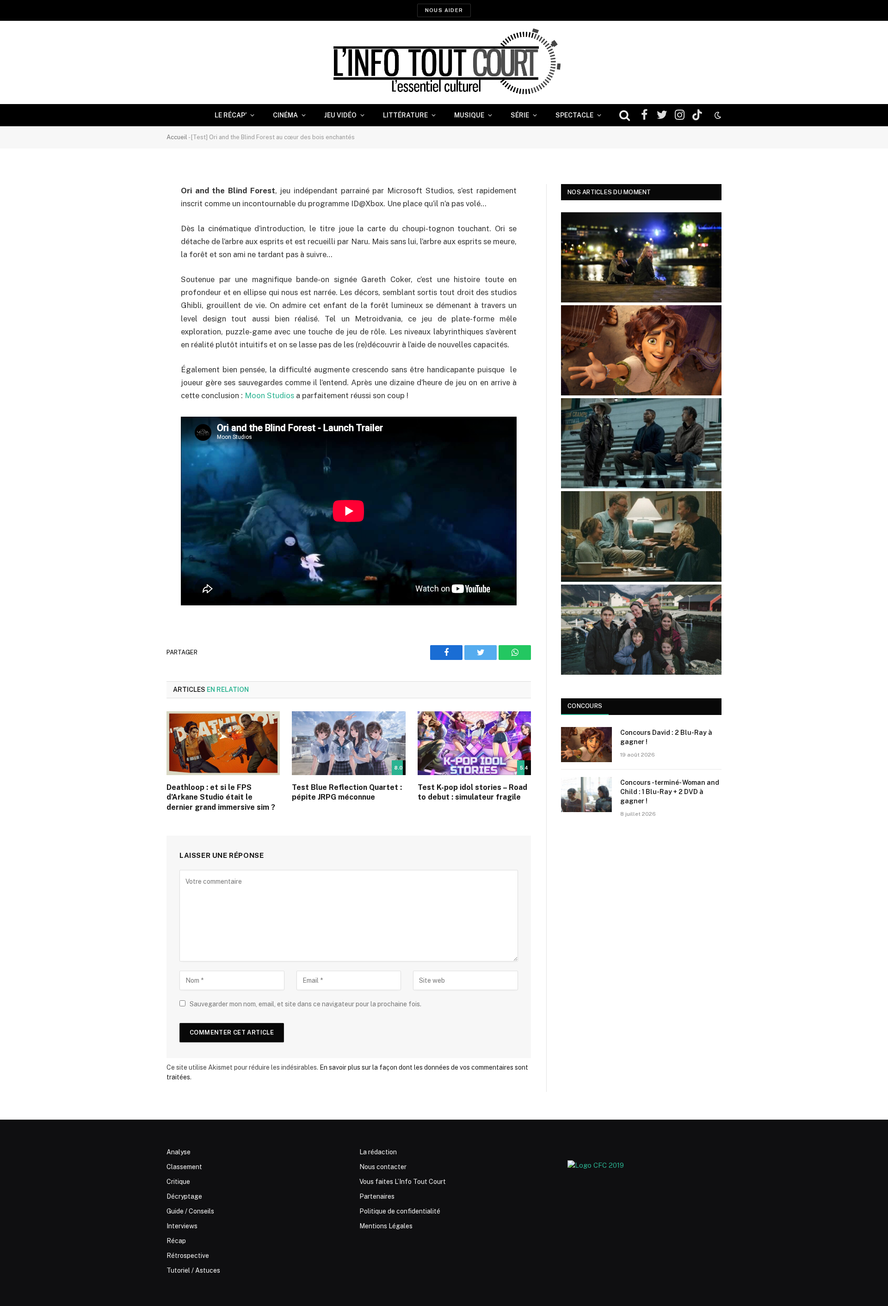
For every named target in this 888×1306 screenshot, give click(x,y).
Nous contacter (383, 1166)
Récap (176, 1240)
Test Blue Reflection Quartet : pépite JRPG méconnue (347, 792)
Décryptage (184, 1196)
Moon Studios (269, 395)
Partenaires (377, 1196)
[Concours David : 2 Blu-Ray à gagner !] (586, 744)
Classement (184, 1166)
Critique (178, 1181)
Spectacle (574, 115)
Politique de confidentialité (399, 1211)
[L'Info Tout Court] (444, 62)
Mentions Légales (386, 1226)
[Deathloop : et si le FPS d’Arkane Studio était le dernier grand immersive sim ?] (223, 743)
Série (520, 115)
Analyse (178, 1152)
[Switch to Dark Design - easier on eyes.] (717, 115)
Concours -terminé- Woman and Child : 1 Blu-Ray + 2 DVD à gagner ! (669, 792)
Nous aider (444, 10)
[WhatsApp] (134, 262)
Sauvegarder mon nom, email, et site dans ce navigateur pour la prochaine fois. (305, 1004)
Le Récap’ (231, 115)
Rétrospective (187, 1255)
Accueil (176, 137)
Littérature (405, 115)
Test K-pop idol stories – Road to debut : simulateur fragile (472, 792)
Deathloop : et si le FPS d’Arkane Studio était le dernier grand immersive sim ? (220, 797)
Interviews (181, 1226)
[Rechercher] (624, 115)
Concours (584, 705)
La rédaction (378, 1152)
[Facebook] (134, 214)
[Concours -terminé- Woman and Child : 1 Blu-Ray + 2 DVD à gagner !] (586, 794)
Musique (469, 115)
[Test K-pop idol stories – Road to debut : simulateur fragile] (474, 743)
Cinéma (285, 115)
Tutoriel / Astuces (193, 1270)
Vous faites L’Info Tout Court (402, 1181)
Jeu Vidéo (340, 115)
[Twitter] (134, 238)
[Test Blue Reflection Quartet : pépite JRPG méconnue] (348, 743)
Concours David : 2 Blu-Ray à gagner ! (666, 737)
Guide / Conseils (190, 1211)
